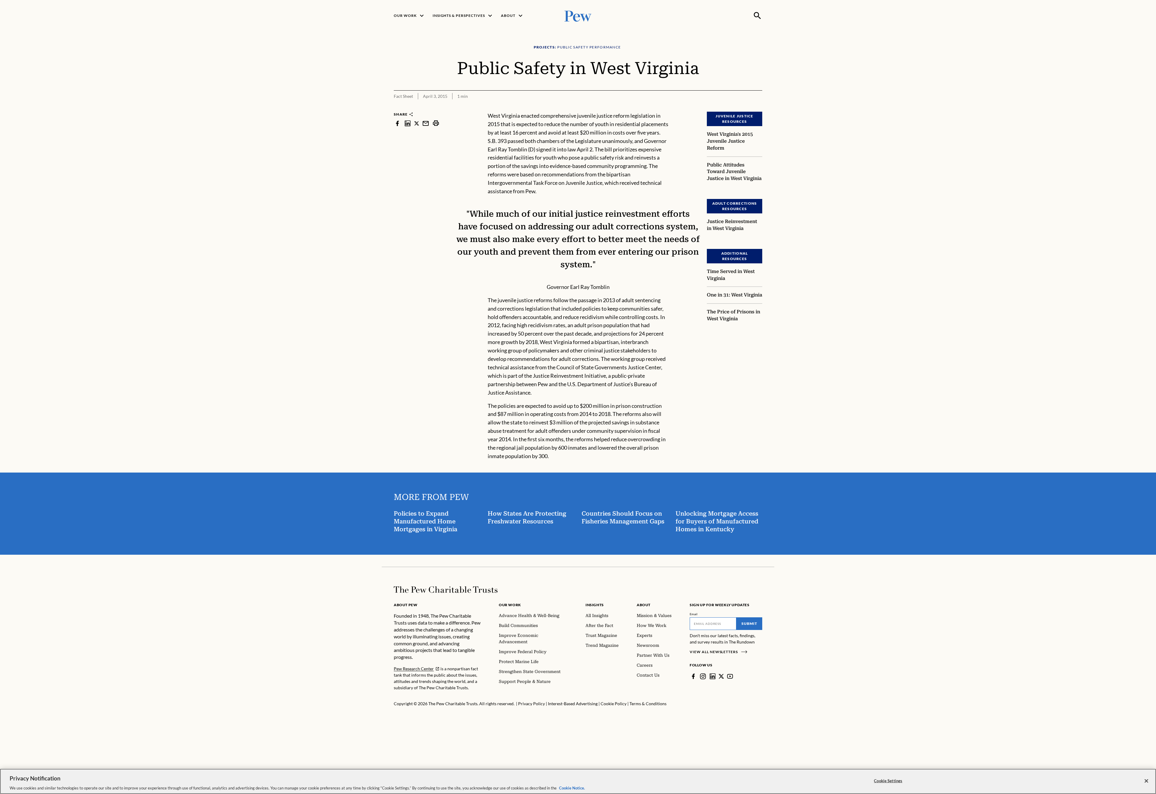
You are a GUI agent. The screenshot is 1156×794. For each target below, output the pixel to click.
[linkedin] (407, 123)
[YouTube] (730, 676)
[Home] (446, 589)
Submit (749, 623)
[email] (425, 123)
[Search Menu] (757, 15)
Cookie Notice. (572, 787)
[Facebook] (693, 676)
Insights (595, 605)
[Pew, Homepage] (578, 15)
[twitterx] (416, 123)
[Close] (1146, 780)
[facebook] (397, 123)
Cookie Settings (888, 780)
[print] (436, 123)
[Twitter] (721, 676)
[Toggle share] (758, 107)
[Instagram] (703, 676)
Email (694, 614)
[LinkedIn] (712, 676)
